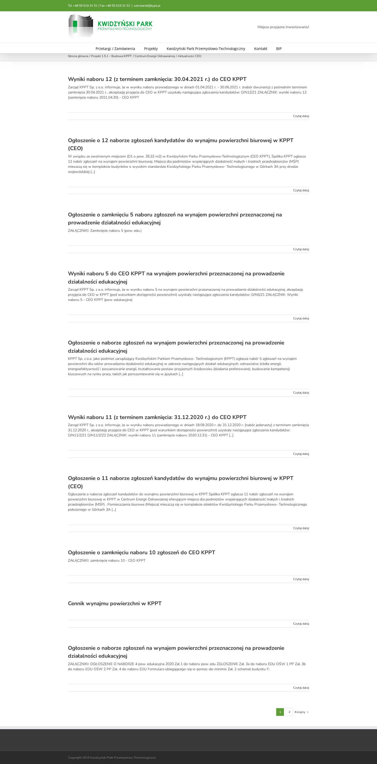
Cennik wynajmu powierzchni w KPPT (115, 603)
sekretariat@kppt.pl (147, 6)
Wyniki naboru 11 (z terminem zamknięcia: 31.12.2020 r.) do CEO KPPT (157, 417)
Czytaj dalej (301, 116)
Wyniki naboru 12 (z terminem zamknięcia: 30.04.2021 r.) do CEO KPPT (157, 79)
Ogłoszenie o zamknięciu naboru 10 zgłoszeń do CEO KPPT (141, 552)
